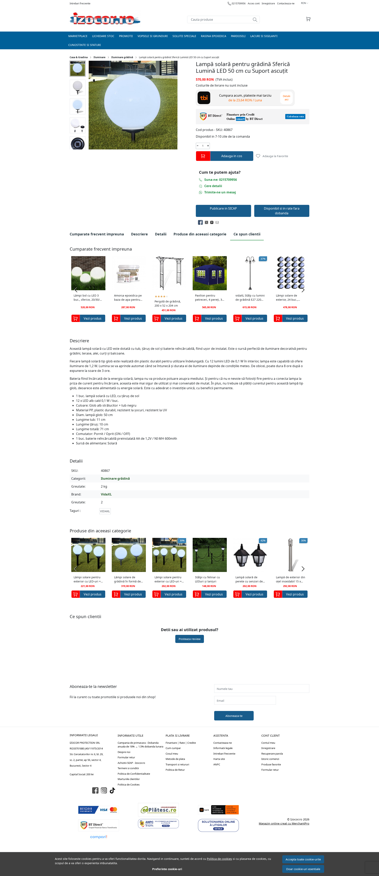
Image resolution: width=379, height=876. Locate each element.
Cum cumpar (173, 748)
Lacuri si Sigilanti (264, 36)
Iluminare (99, 57)
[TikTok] (113, 790)
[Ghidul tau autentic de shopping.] (99, 837)
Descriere (139, 234)
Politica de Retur (175, 770)
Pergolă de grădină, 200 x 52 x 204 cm (168, 303)
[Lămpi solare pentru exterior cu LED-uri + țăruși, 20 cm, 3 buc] (88, 555)
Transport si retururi (177, 764)
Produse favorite (271, 764)
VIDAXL (105, 511)
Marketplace (77, 36)
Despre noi (124, 752)
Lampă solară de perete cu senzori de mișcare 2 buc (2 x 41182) (249, 579)
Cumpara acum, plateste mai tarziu (245, 97)
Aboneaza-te (233, 716)
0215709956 (238, 3)
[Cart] (308, 19)
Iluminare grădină (122, 57)
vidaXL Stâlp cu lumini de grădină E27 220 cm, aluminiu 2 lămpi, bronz (250, 298)
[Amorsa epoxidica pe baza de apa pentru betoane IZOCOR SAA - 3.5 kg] (129, 273)
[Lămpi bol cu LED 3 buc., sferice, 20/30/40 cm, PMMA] (88, 273)
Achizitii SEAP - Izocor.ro (131, 763)
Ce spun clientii (247, 234)
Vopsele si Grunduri (153, 36)
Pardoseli (238, 36)
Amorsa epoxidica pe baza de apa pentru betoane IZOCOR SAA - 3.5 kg (128, 298)
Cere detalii (213, 186)
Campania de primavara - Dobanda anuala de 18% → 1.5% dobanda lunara (140, 744)
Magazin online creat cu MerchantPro (284, 823)
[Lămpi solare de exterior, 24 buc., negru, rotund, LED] (291, 273)
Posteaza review (190, 639)
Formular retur (126, 757)
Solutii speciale (184, 36)
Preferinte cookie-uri (167, 869)
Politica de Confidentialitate (134, 773)
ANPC (216, 764)
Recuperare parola (272, 753)
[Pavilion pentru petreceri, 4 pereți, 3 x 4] (210, 273)
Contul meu (268, 742)
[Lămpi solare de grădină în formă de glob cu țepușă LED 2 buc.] (129, 555)
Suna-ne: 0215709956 (220, 179)
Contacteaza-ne (286, 3)
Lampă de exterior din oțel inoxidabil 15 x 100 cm (290, 579)
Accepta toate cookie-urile (303, 859)
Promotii (126, 36)
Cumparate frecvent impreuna (97, 234)
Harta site (219, 759)
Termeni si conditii (128, 768)
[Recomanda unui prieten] (218, 222)
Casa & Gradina (79, 57)
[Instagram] (105, 790)
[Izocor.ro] (104, 19)
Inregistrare (268, 3)
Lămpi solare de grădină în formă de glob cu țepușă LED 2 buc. (128, 579)
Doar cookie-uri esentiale (303, 869)
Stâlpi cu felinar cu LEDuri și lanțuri (207, 579)
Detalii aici (286, 97)
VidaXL (106, 494)
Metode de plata (175, 759)
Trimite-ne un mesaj (220, 192)
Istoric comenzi (270, 759)
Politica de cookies (219, 859)
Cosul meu (172, 753)
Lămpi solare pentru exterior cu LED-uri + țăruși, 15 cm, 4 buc (168, 579)
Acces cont (254, 3)
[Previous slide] (76, 290)
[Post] (207, 222)
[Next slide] (303, 290)
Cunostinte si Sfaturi (84, 45)
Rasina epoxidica (213, 36)
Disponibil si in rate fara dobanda (281, 210)
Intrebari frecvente (80, 3)
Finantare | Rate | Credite (181, 742)
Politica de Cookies (129, 784)
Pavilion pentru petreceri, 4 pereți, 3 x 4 (209, 298)
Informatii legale (223, 748)
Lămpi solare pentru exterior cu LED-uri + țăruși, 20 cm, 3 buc (87, 579)
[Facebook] (96, 790)
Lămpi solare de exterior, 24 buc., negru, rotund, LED (288, 298)
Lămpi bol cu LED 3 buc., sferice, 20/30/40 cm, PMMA (88, 298)
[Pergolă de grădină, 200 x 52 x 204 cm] (169, 273)
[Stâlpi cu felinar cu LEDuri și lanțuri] (210, 555)
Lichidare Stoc (103, 36)
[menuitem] (77, 68)
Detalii (160, 234)
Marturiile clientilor (129, 779)
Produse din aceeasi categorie (200, 234)
